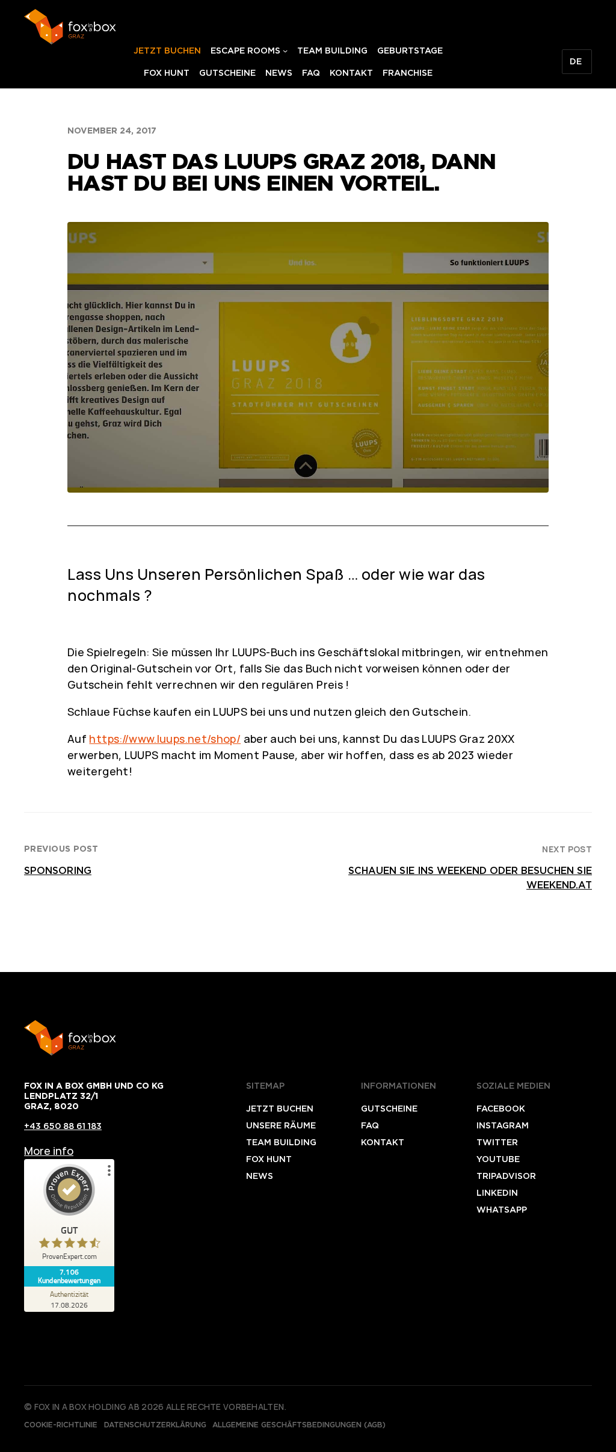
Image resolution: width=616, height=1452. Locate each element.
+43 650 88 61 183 (63, 1126)
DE (576, 61)
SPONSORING (57, 870)
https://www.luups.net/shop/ (165, 738)
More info (48, 1150)
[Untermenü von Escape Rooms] (285, 50)
